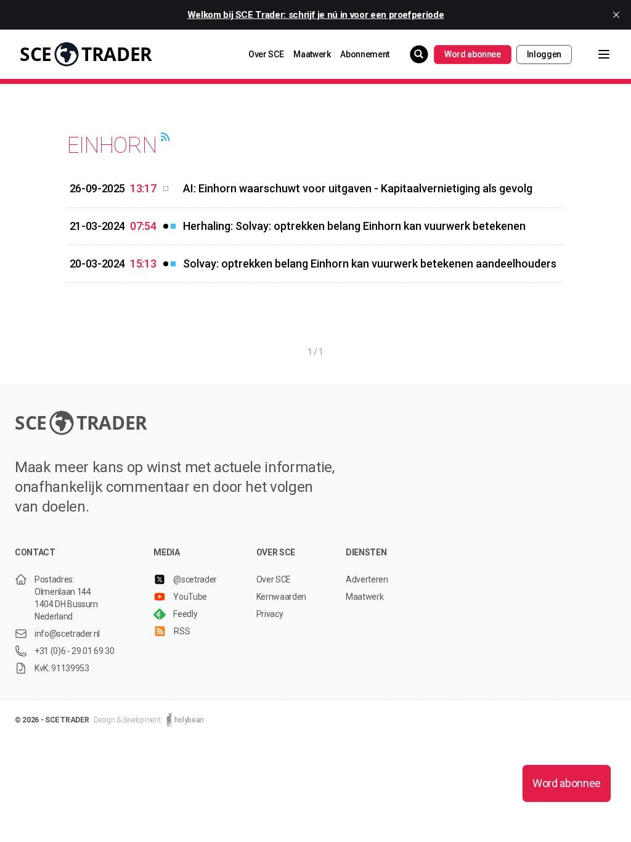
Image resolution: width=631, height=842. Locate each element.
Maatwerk (311, 54)
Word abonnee (472, 54)
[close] (616, 15)
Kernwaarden (281, 597)
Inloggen (544, 54)
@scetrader (195, 579)
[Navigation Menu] (594, 54)
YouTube (190, 597)
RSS (182, 631)
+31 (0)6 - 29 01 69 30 (74, 651)
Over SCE (265, 54)
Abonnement (364, 54)
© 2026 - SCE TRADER (52, 720)
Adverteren (367, 579)
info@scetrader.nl (67, 634)
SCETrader (86, 54)
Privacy (269, 614)
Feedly (185, 614)
